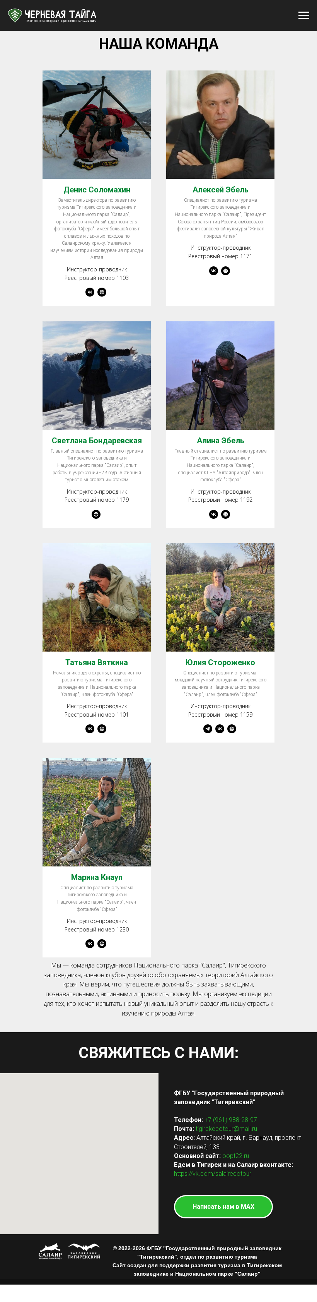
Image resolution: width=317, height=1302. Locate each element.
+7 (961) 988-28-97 (231, 1120)
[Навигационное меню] (303, 15)
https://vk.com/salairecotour (212, 1173)
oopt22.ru (235, 1156)
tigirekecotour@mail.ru (226, 1128)
